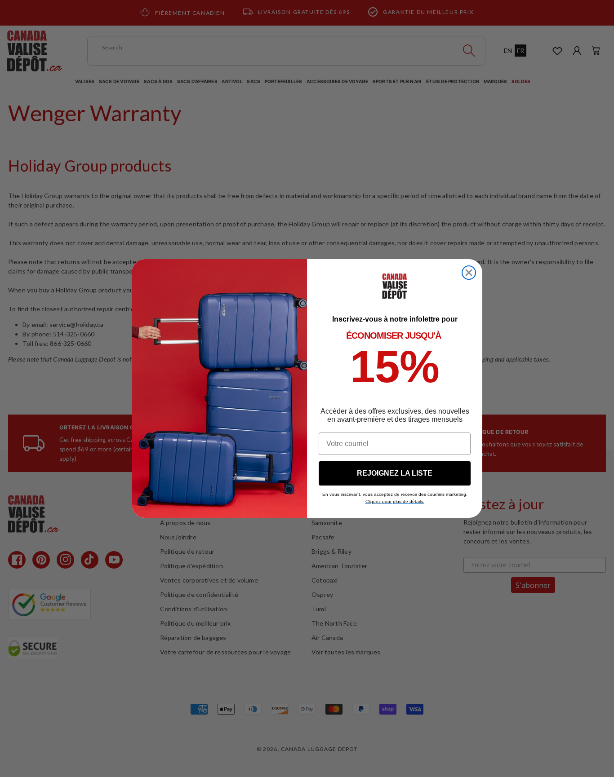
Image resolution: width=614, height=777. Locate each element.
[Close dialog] (469, 272)
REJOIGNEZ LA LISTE (394, 473)
